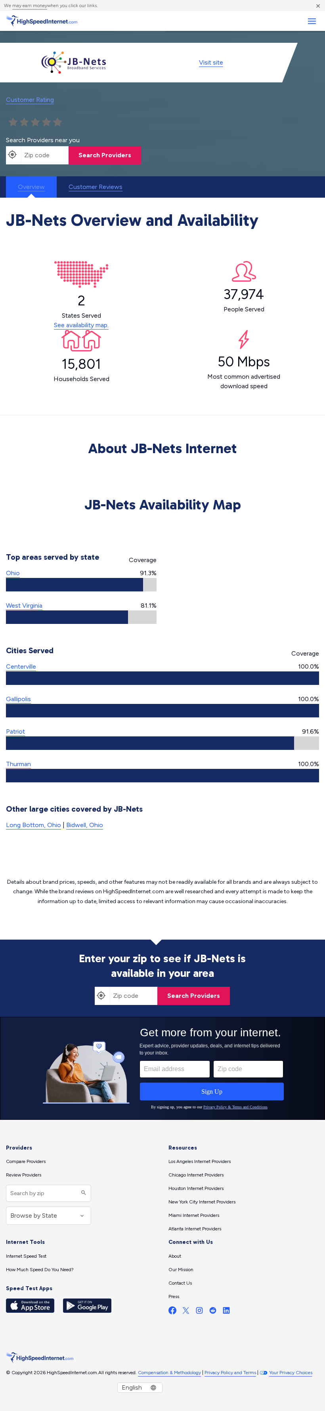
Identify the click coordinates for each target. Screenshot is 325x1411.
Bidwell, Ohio (84, 825)
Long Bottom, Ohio (33, 825)
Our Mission (180, 1269)
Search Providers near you (43, 140)
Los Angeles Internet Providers (199, 1161)
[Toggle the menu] (311, 21)
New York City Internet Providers (201, 1202)
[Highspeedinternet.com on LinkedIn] (226, 1312)
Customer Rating (30, 99)
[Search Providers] (83, 1193)
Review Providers (23, 1175)
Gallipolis (18, 699)
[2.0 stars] (24, 122)
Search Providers (104, 155)
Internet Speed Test (26, 1256)
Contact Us (180, 1283)
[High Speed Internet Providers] (41, 21)
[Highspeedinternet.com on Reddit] (213, 1312)
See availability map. (81, 325)
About (174, 1256)
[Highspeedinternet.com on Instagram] (199, 1312)
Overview (31, 187)
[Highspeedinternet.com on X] (186, 1312)
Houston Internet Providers (196, 1188)
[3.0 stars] (35, 122)
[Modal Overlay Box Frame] (162, 1068)
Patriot (15, 731)
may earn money (29, 5)
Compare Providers (26, 1161)
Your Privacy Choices (290, 1372)
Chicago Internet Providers (196, 1175)
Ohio (13, 573)
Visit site (211, 62)
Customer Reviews (95, 187)
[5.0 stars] (57, 122)
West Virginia (24, 605)
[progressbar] (81, 584)
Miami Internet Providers (193, 1215)
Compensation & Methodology (169, 1372)
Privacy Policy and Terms (230, 1372)
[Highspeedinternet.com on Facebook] (172, 1312)
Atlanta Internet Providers (194, 1229)
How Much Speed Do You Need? (40, 1269)
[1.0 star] (13, 122)
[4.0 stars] (46, 122)
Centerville (21, 666)
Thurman (18, 764)
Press (173, 1296)
